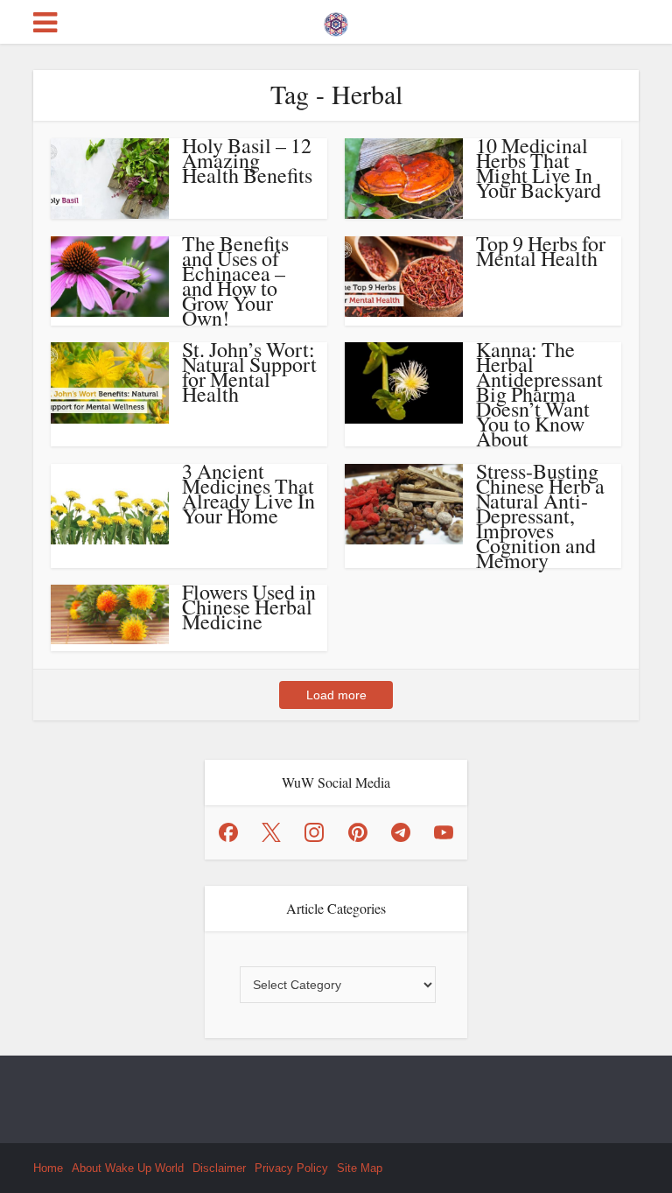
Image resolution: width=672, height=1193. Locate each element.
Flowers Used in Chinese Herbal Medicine (249, 606)
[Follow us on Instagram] (314, 832)
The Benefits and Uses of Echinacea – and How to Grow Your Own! (235, 280)
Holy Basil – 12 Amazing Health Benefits (247, 160)
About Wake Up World (128, 1168)
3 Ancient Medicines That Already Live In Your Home (248, 493)
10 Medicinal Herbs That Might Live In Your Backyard (538, 167)
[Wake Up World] (336, 20)
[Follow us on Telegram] (400, 832)
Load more (336, 695)
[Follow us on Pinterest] (358, 832)
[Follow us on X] (271, 832)
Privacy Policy (291, 1168)
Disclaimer (219, 1168)
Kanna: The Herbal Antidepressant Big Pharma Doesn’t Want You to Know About (539, 394)
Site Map (359, 1168)
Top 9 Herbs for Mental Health (541, 250)
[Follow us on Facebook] (228, 832)
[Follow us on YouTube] (443, 832)
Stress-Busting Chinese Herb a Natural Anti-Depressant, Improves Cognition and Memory (540, 515)
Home (48, 1168)
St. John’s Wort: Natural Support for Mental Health (249, 371)
